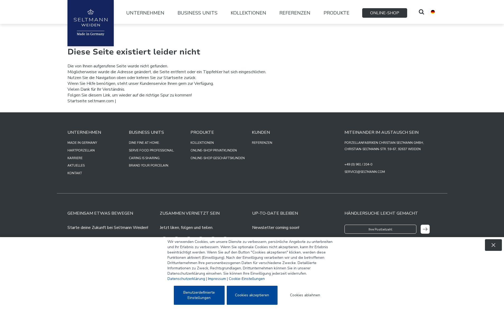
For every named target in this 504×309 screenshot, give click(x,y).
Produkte (336, 13)
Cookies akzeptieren (252, 295)
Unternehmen (145, 13)
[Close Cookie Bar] (493, 245)
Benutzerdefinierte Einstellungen (199, 295)
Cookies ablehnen (305, 295)
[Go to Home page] (90, 23)
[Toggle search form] (421, 12)
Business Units (197, 13)
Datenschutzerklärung (186, 278)
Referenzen (294, 13)
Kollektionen (248, 13)
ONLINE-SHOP (384, 13)
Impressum (217, 278)
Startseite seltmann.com (90, 101)
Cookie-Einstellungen (247, 278)
